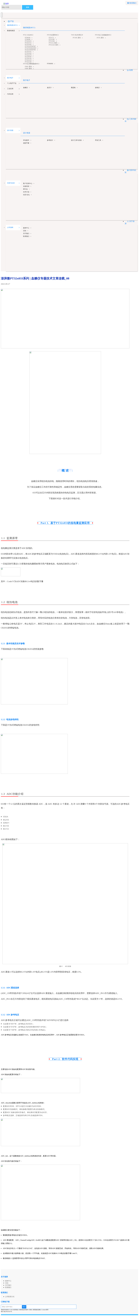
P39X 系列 (28, 68)
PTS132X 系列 (53, 45)
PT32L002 (28, 44)
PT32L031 (28, 51)
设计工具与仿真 (76, 140)
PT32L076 (28, 55)
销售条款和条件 (23, 1309)
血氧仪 (97, 87)
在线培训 (26, 186)
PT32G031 (28, 41)
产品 (12, 21)
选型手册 (26, 143)
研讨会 (25, 189)
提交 (24, 1307)
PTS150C (52, 39)
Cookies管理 (44, 1309)
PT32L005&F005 (30, 50)
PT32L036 (28, 62)
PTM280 (27, 39)
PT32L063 (28, 53)
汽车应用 (10, 94)
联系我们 (132, 3)
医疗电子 (10, 78)
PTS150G (52, 41)
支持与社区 (130, 171)
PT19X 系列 (77, 38)
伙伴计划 (26, 192)
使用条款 (15, 1309)
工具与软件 (130, 120)
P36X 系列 (28, 66)
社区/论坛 (26, 195)
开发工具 (98, 140)
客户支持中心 (27, 183)
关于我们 (26, 233)
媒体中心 (26, 228)
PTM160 (27, 37)
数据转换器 (11, 30)
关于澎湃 (130, 222)
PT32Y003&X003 (30, 48)
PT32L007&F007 (30, 46)
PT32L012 (28, 43)
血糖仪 (25, 87)
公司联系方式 (9, 1296)
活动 (24, 231)
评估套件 (26, 140)
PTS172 (51, 37)
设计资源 (10, 130)
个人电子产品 (11, 83)
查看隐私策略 (37, 1309)
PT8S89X (50, 63)
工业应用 (10, 88)
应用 (131, 70)
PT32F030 (28, 57)
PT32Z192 (28, 58)
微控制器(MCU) (12, 25)
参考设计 (50, 140)
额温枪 (73, 87)
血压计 (49, 87)
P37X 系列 (100, 38)
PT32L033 (28, 60)
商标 (30, 1309)
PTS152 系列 (53, 43)
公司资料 (10, 227)
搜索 (27, 7)
